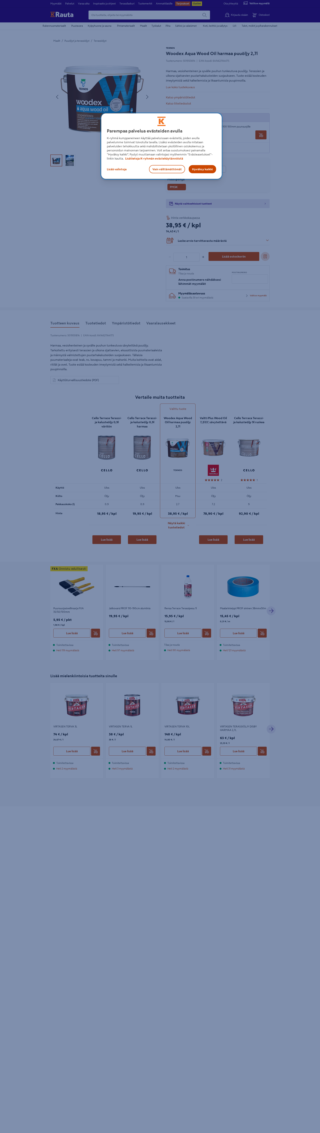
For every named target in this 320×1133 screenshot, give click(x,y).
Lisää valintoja (117, 168)
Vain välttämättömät (167, 168)
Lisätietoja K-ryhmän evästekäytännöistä (154, 158)
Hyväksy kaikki (202, 168)
